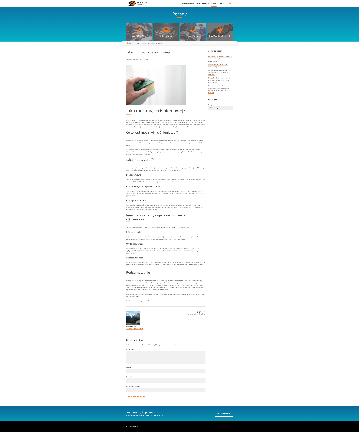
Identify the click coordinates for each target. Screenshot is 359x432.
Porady (214, 3)
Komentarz (130, 349)
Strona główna (188, 3)
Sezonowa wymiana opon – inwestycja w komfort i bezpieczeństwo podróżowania (220, 59)
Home (130, 43)
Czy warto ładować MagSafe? (196, 314)
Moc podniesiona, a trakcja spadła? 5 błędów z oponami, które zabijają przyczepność (219, 80)
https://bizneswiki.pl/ (144, 301)
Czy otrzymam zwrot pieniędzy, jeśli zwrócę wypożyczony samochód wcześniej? (219, 72)
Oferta (205, 3)
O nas (198, 3)
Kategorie (211, 105)
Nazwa (129, 367)
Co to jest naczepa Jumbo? (134, 328)
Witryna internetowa (133, 386)
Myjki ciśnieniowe (142, 59)
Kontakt (222, 3)
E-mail (129, 377)
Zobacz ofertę (223, 414)
